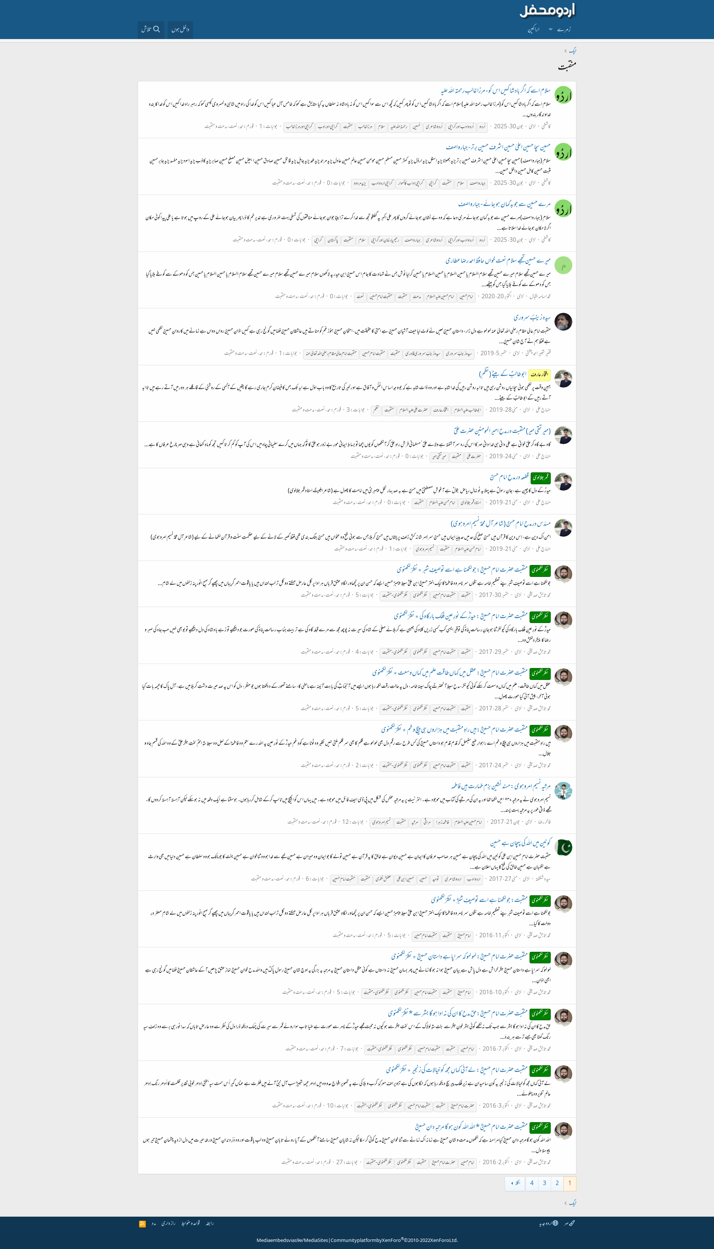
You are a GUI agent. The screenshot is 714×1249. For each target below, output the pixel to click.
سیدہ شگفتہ (543, 879)
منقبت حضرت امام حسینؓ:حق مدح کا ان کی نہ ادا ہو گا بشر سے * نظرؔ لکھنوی (468, 1014)
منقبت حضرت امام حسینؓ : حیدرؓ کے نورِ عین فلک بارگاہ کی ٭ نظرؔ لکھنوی (471, 617)
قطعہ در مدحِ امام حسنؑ (519, 478)
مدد (154, 1224)
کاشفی (546, 127)
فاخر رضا (544, 823)
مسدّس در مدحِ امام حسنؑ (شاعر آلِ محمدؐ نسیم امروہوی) (501, 524)
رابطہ (210, 1224)
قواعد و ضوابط (190, 1224)
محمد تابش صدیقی (539, 596)
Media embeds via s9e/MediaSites (292, 1241)
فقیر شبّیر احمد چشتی (538, 354)
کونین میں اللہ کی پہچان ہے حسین (520, 844)
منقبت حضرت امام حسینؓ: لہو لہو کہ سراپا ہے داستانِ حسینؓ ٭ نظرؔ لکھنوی (470, 957)
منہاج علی (543, 410)
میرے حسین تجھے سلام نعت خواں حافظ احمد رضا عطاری (498, 261)
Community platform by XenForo (394, 1241)
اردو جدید (546, 1224)
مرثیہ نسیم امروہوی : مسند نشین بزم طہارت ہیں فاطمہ (501, 787)
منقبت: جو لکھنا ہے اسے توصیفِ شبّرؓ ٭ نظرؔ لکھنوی (490, 901)
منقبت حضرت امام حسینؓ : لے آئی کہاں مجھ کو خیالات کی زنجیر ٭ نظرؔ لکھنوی (467, 1071)
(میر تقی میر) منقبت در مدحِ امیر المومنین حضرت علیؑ (502, 432)
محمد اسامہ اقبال (540, 297)
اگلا (517, 1184)
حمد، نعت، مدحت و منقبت (224, 127)
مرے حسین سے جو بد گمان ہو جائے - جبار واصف (504, 205)
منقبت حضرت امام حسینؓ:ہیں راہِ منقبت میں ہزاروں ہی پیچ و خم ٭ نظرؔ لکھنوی (465, 730)
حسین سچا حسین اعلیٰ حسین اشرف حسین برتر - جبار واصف (498, 148)
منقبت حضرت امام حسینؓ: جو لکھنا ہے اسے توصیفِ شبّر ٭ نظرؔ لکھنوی (473, 570)
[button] (551, 30)
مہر (566, 1224)
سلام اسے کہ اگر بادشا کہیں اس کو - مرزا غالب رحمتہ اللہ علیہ (496, 91)
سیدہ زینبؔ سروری (532, 318)
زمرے (564, 30)
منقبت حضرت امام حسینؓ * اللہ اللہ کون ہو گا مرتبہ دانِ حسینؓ (482, 1127)
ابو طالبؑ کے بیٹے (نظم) (514, 375)
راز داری (168, 1224)
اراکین (533, 30)
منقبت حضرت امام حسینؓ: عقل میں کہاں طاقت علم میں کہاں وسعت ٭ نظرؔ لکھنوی (460, 673)
